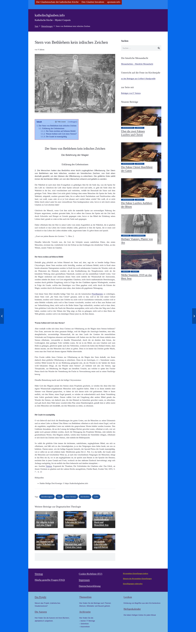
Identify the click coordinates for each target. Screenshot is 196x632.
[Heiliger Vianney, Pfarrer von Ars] (141, 229)
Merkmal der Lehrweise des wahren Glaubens (75, 522)
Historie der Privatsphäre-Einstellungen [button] (137, 579)
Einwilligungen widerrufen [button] (133, 584)
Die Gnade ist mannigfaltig (56, 136)
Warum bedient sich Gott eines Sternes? (61, 134)
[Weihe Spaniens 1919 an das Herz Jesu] (141, 265)
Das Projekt (40, 597)
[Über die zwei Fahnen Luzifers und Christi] (141, 121)
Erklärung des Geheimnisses (53, 128)
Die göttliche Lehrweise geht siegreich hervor (101, 544)
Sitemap (39, 574)
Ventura (49, 466)
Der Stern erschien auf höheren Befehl (61, 131)
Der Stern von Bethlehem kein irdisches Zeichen (57, 126)
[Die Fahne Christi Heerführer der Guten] (141, 157)
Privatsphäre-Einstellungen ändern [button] (135, 573)
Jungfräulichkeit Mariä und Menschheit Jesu (101, 522)
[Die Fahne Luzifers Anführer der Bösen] (141, 193)
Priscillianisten (97, 294)
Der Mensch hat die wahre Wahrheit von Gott (45, 544)
